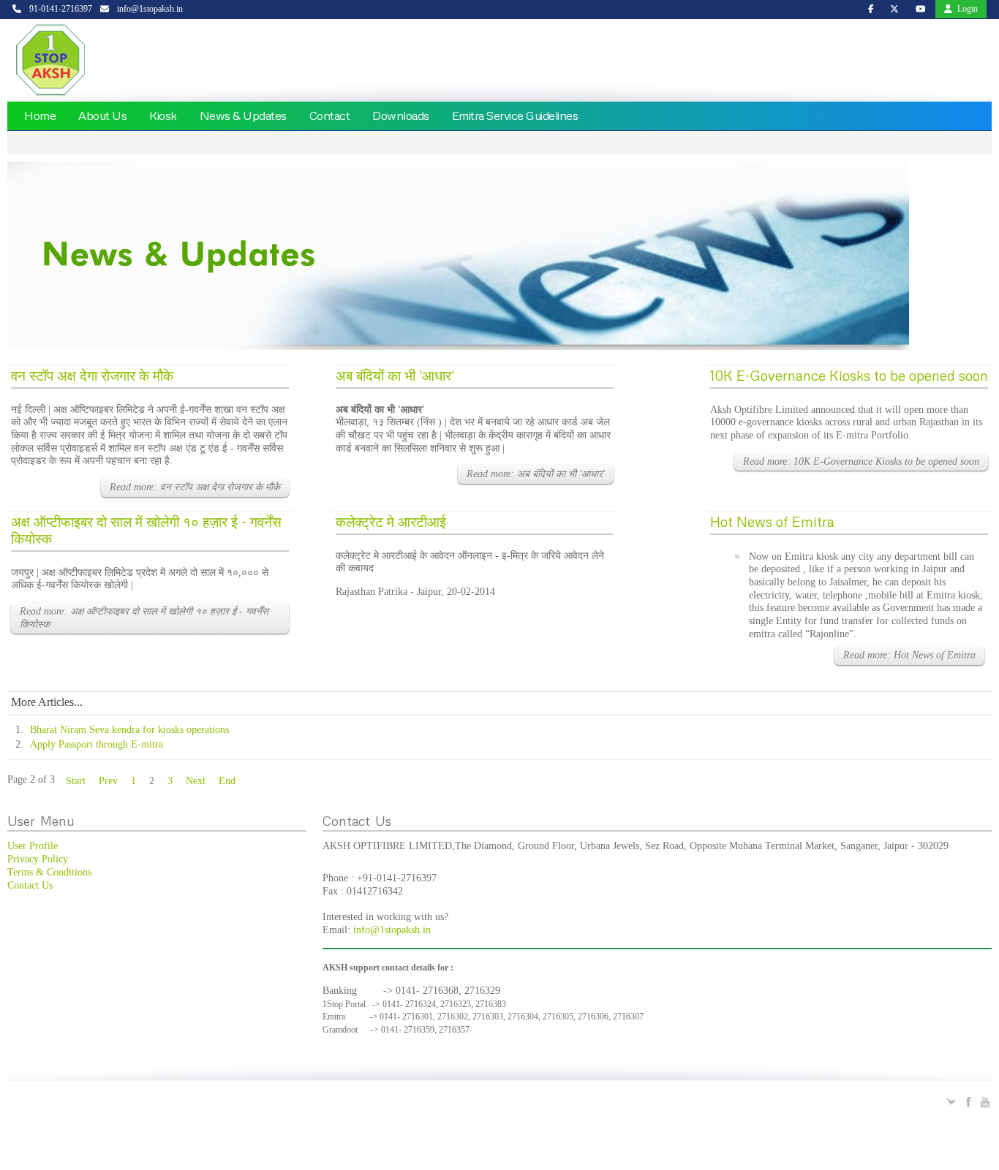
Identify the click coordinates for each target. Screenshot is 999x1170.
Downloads (400, 115)
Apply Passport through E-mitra (96, 744)
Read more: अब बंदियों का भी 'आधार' (536, 473)
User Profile (32, 845)
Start (76, 780)
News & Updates (243, 115)
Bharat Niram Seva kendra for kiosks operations (129, 729)
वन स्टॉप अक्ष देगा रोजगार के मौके (92, 375)
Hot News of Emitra (772, 521)
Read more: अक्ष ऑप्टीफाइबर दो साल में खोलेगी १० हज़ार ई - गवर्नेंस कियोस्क (144, 618)
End (227, 780)
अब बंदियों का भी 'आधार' (395, 375)
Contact (329, 115)
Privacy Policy (37, 859)
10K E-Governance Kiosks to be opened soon (849, 375)
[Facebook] (968, 1100)
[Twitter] (951, 1100)
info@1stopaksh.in (392, 929)
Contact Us (30, 885)
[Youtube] (985, 1100)
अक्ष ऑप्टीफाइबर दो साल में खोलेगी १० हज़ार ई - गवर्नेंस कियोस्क (146, 530)
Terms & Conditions (49, 872)
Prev (108, 780)
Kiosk (163, 115)
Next (196, 780)
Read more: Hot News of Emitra (909, 655)
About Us (102, 115)
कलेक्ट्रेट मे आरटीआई (391, 521)
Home (40, 115)
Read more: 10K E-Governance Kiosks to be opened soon (861, 461)
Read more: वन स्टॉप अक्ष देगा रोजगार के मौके (195, 487)
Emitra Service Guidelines (515, 115)
